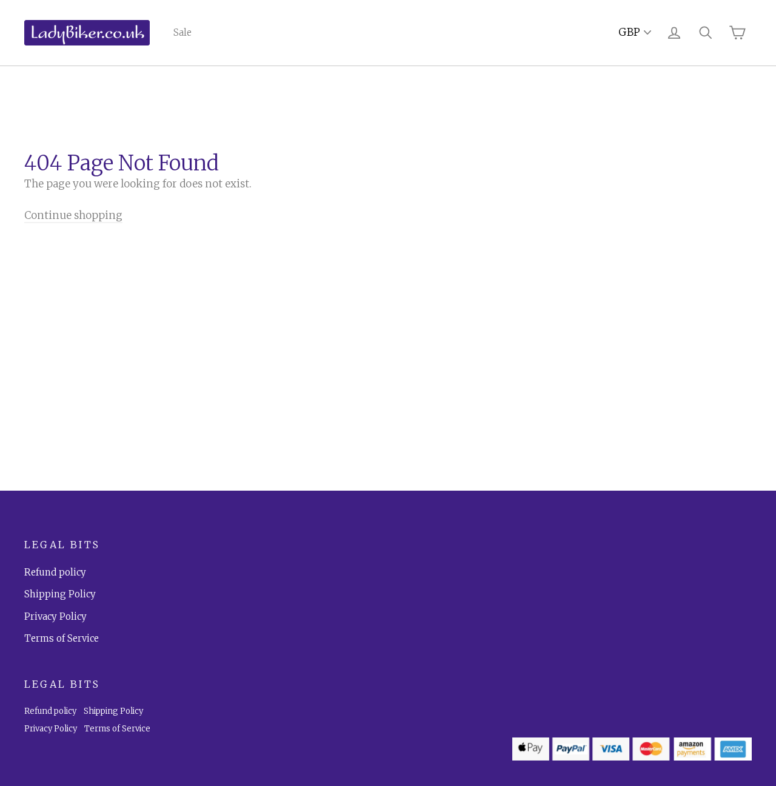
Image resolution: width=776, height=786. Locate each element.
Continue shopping (73, 215)
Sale (182, 32)
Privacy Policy (55, 616)
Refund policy (55, 572)
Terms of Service (61, 638)
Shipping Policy (60, 594)
